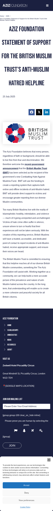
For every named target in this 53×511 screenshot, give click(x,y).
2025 (7, 16)
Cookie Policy (25, 507)
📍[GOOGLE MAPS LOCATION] (18, 386)
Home (2, 16)
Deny (26, 492)
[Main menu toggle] (47, 5)
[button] (49, 460)
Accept (26, 485)
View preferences (26, 500)
